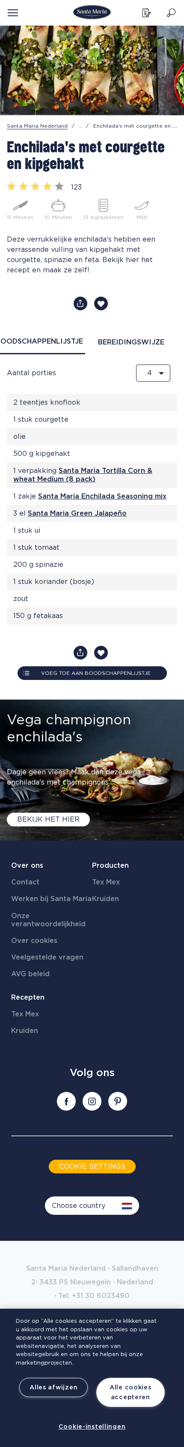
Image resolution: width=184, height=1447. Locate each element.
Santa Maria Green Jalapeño (77, 513)
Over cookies (34, 940)
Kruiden (105, 899)
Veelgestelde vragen (47, 957)
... (80, 125)
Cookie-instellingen (92, 1427)
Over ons (27, 865)
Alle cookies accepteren (130, 1392)
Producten (110, 865)
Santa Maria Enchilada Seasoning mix (102, 496)
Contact (25, 882)
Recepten (28, 997)
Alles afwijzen (53, 1387)
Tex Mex (106, 882)
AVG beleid (30, 974)
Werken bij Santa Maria (51, 899)
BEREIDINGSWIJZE (131, 342)
